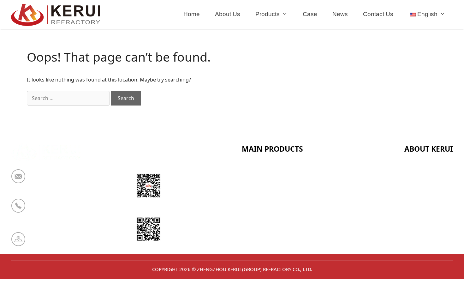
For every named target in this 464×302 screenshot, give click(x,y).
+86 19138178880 (54, 210)
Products (267, 14)
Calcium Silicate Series (272, 186)
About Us (227, 14)
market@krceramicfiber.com (69, 180)
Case (310, 14)
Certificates (419, 186)
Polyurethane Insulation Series (283, 233)
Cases (412, 233)
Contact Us (378, 14)
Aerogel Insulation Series (275, 248)
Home (191, 14)
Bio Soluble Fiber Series (273, 217)
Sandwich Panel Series (271, 202)
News (340, 14)
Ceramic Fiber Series (269, 171)
